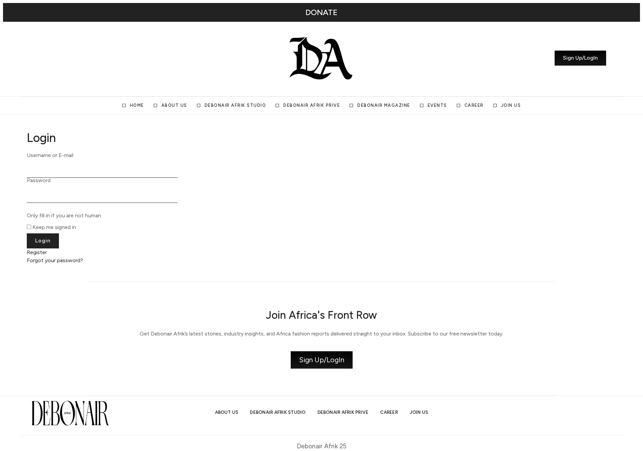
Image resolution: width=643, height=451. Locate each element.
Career (474, 105)
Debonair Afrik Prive (311, 105)
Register (37, 252)
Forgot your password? (55, 260)
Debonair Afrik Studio (235, 105)
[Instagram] (39, 58)
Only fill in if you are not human (64, 215)
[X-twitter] (51, 58)
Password (39, 180)
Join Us (511, 105)
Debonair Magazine (383, 105)
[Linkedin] (63, 58)
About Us (174, 105)
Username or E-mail (50, 155)
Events (437, 105)
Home (137, 105)
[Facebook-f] (75, 58)
